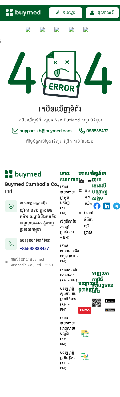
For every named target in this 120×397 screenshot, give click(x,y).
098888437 (97, 130)
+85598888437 (34, 248)
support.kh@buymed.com (46, 130)
